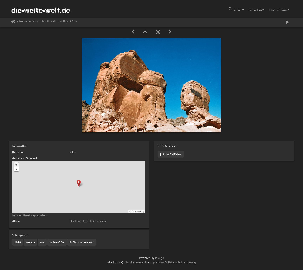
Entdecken (255, 10)
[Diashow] (287, 22)
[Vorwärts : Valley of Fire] (170, 32)
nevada (30, 242)
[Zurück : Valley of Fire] (133, 32)
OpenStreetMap (137, 211)
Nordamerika (27, 21)
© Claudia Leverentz (82, 242)
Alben (237, 10)
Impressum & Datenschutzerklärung (173, 262)
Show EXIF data (171, 154)
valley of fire (57, 242)
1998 (18, 242)
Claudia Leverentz (135, 262)
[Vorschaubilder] (145, 32)
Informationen (278, 10)
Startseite (13, 22)
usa (42, 242)
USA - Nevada (47, 21)
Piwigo (159, 258)
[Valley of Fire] (79, 183)
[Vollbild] (158, 32)
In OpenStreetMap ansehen (29, 215)
